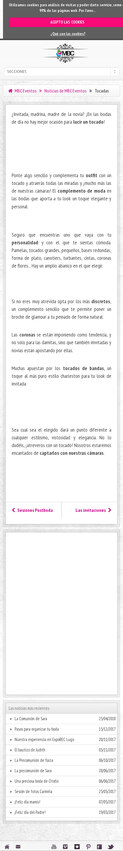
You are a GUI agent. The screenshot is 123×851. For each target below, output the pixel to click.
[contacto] (18, 846)
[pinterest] (87, 846)
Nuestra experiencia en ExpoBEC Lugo (44, 739)
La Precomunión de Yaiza (34, 760)
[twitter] (110, 846)
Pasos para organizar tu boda (37, 729)
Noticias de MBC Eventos (65, 91)
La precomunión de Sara (33, 770)
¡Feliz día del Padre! (30, 812)
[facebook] (99, 846)
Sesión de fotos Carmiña (33, 791)
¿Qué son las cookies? (67, 33)
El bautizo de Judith (30, 750)
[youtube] (53, 846)
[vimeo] (65, 846)
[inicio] (7, 846)
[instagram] (76, 846)
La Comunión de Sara (31, 718)
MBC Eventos (25, 91)
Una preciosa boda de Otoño (37, 781)
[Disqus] (61, 609)
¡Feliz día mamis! (27, 802)
